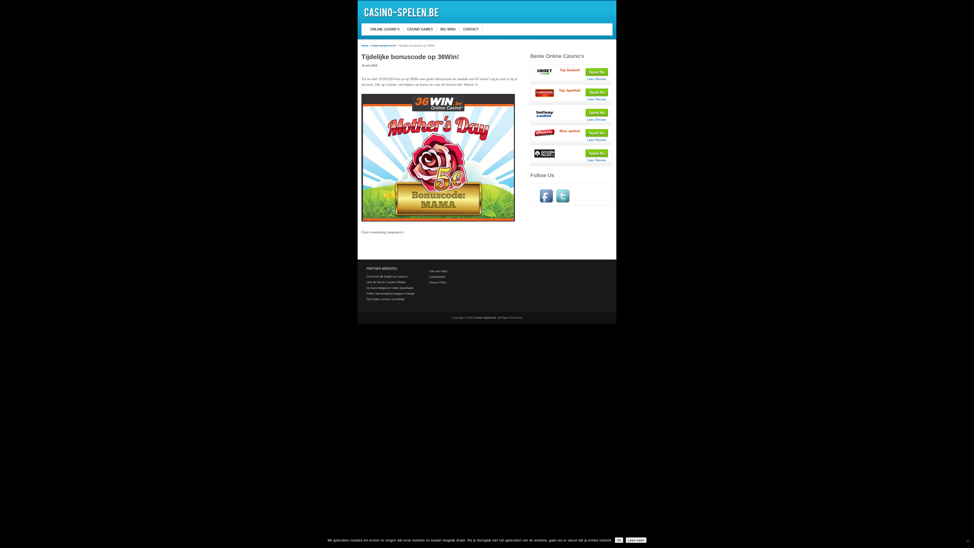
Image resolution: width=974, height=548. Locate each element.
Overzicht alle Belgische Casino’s (387, 276)
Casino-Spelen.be (485, 317)
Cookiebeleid (437, 276)
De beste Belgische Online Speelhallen (390, 287)
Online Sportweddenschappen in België (390, 293)
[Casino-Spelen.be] (402, 18)
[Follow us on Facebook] (546, 201)
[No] (967, 540)
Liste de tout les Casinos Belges (386, 282)
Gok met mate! (438, 271)
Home (365, 45)
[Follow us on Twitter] (563, 201)
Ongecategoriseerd (383, 45)
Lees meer (636, 540)
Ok (619, 540)
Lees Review (596, 79)
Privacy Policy (438, 282)
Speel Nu (597, 72)
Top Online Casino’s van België (386, 299)
